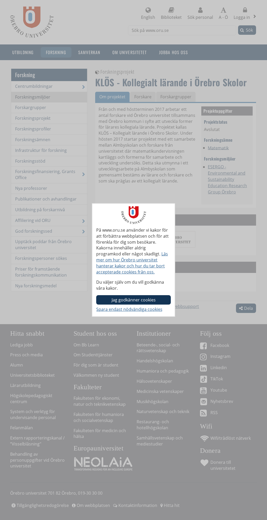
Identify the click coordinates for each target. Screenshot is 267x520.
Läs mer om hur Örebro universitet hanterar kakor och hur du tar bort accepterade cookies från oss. (132, 263)
